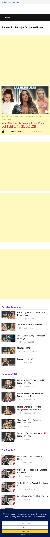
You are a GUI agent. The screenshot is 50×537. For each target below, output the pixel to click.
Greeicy (5, 116)
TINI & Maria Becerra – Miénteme (31, 324)
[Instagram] (44, 1)
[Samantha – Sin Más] (8, 359)
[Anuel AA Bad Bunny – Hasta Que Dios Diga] (8, 336)
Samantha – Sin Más (25, 359)
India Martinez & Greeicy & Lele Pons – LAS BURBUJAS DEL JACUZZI (24, 125)
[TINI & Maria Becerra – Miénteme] (8, 324)
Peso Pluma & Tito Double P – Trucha (32, 496)
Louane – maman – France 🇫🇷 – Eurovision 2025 (30, 394)
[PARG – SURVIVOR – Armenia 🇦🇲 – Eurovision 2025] (8, 380)
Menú (7, 17)
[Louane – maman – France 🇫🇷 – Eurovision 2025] (8, 393)
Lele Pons (29, 116)
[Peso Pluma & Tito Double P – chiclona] (8, 456)
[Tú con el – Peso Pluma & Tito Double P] (8, 483)
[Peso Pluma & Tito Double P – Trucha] (8, 496)
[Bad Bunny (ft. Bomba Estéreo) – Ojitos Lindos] (8, 312)
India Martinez (16, 116)
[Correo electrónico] (47, 1)
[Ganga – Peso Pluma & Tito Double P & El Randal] (8, 470)
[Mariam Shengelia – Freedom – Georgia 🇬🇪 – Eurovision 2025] (8, 407)
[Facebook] (38, 1)
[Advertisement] (25, 60)
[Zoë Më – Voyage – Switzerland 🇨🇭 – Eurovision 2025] (8, 433)
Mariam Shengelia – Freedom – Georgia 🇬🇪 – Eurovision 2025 (30, 408)
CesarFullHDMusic (16, 131)
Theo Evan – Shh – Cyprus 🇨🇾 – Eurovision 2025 (30, 421)
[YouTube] (41, 1)
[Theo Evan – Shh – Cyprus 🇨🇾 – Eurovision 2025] (8, 420)
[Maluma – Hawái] (8, 348)
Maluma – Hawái (24, 348)
